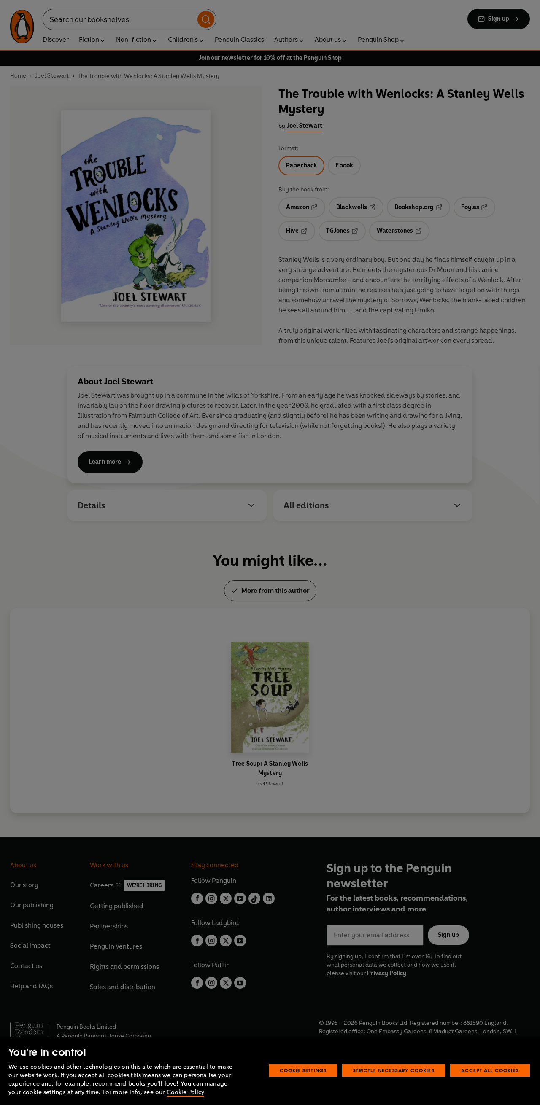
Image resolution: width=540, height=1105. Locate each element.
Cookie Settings (303, 1070)
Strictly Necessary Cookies (394, 1070)
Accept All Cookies (490, 1070)
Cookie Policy (185, 1092)
